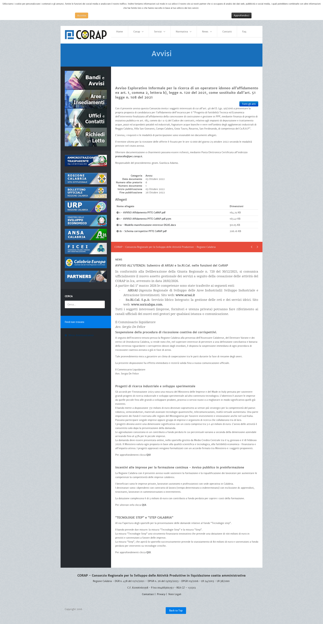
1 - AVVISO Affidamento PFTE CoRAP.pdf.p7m (145, 218)
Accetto (81, 15)
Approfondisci (241, 15)
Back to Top (176, 610)
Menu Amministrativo (81, 335)
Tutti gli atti (249, 103)
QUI (148, 454)
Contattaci (148, 594)
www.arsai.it (185, 295)
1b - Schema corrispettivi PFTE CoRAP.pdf (143, 231)
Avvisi (149, 175)
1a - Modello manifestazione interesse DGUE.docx (147, 224)
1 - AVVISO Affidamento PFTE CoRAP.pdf (142, 212)
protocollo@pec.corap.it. (129, 156)
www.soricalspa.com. (147, 304)
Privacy (161, 594)
